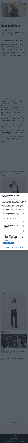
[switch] (23, 221)
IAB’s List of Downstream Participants (15, 214)
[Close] (25, 196)
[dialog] (14, 221)
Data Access (14, 247)
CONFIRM (8, 242)
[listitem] (14, 218)
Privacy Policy (21, 247)
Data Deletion (6, 247)
